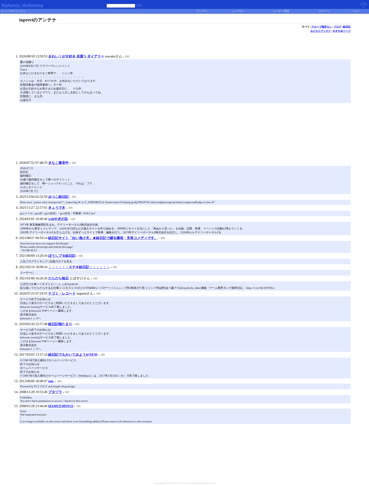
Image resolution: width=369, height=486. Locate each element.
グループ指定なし (321, 26)
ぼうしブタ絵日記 (62, 255)
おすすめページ (342, 30)
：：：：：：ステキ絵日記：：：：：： (79, 267)
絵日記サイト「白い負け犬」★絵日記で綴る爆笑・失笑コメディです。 (103, 238)
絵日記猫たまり (60, 324)
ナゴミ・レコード (62, 293)
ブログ (337, 26)
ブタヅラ (55, 392)
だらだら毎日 (58, 278)
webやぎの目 (58, 219)
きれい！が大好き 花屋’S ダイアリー (76, 56)
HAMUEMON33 (60, 406)
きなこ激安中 (58, 162)
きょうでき (56, 207)
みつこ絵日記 (58, 196)
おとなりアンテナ (320, 30)
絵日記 (347, 26)
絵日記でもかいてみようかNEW (73, 354)
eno (51, 381)
